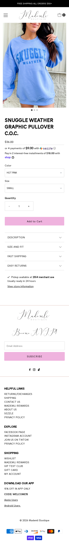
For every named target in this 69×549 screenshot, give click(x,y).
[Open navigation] (5, 15)
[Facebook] (30, 369)
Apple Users (11, 499)
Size (7, 180)
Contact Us (12, 401)
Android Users (12, 505)
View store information (20, 286)
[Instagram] (34, 369)
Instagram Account (18, 435)
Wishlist (10, 458)
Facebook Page (14, 432)
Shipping (10, 397)
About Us (10, 409)
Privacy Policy (14, 417)
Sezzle (8, 413)
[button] (34, 148)
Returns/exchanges (18, 393)
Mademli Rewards (16, 405)
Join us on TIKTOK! (16, 439)
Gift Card (11, 469)
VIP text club (13, 465)
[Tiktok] (39, 369)
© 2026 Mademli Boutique (34, 520)
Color (8, 165)
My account (12, 473)
